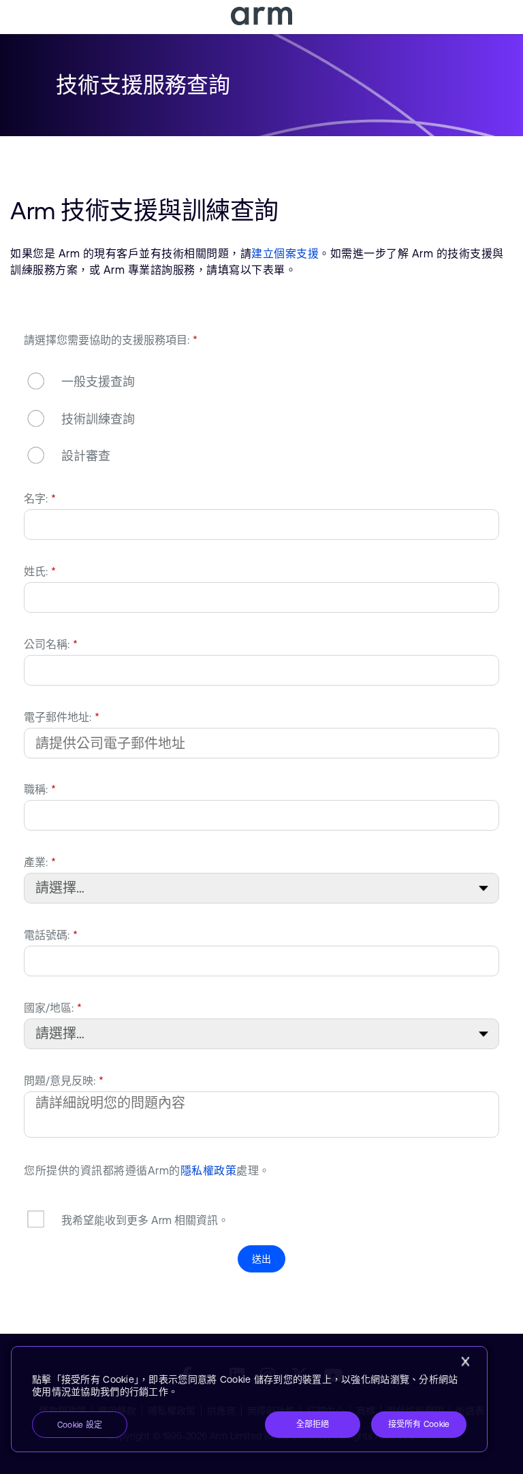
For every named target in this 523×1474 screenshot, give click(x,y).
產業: (40, 862)
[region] (249, 1399)
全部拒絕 (313, 1424)
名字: (40, 498)
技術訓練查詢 (98, 419)
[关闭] (465, 1362)
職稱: (40, 789)
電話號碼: (51, 935)
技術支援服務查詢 (143, 84)
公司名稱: (51, 644)
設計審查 (85, 456)
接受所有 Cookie (419, 1424)
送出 (262, 1258)
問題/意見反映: (64, 1080)
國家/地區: (53, 1008)
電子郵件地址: (61, 717)
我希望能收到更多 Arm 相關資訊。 (145, 1220)
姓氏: (40, 571)
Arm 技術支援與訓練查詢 (144, 211)
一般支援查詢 (98, 382)
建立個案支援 (285, 253)
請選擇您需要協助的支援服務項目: (110, 340)
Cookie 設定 (79, 1425)
